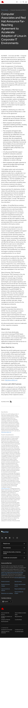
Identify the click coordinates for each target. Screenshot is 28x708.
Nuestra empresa (5, 581)
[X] (13, 538)
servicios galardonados (19, 577)
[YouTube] (6, 538)
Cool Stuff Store (18, 619)
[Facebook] (10, 538)
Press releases (4, 10)
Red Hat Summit (4, 621)
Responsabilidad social (20, 589)
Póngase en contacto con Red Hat (6, 617)
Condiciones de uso (19, 629)
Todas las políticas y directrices (5, 632)
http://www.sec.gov (5, 488)
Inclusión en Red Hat (5, 619)
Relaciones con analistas (7, 593)
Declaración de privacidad (6, 629)
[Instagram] (17, 538)
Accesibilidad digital (19, 631)
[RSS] (11, 402)
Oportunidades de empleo (20, 612)
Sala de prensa (18, 581)
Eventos (3, 614)
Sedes (16, 614)
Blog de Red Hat (18, 616)
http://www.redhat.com (11, 380)
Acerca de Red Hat (5, 612)
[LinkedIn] (2, 538)
